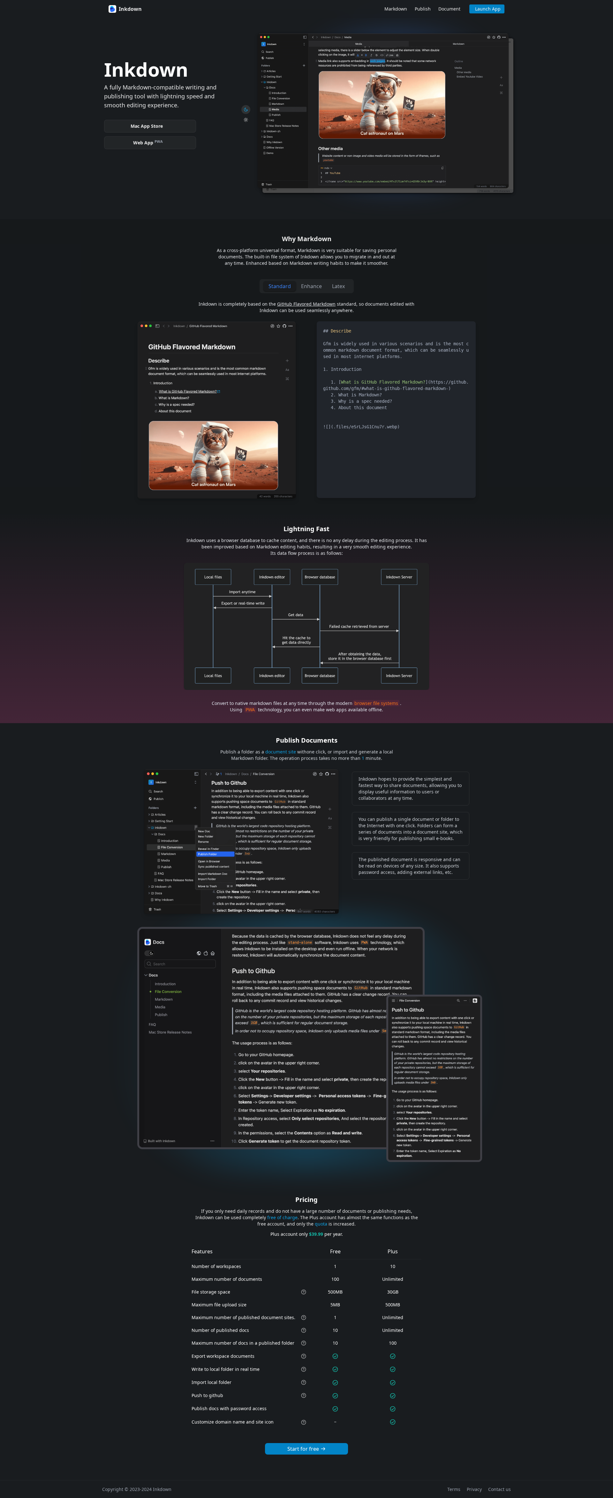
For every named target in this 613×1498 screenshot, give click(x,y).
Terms (453, 1489)
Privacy (474, 1489)
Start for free (303, 1448)
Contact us (499, 1489)
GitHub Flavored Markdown (306, 304)
